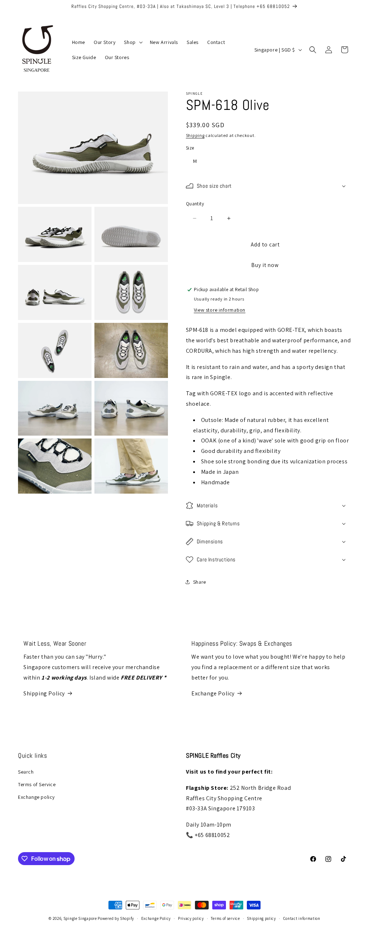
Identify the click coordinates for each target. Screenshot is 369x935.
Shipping (195, 135)
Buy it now (265, 265)
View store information (219, 310)
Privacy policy (191, 918)
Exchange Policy (213, 693)
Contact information (301, 918)
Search (26, 772)
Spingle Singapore (80, 918)
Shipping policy (261, 918)
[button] (132, 42)
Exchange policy (36, 797)
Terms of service (225, 918)
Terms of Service (37, 784)
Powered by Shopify (116, 918)
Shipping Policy (44, 693)
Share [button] (199, 582)
